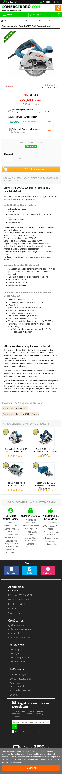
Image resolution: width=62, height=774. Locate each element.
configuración (16, 762)
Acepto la (30, 731)
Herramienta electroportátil (14, 21)
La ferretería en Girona (19, 629)
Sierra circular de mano (15, 408)
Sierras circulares (46, 21)
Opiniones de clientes (19, 637)
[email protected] (16, 604)
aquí (51, 757)
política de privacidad (35, 731)
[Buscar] (59, 14)
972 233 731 (11, 2)
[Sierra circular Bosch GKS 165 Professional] (31, 82)
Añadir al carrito (34, 169)
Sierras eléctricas (32, 21)
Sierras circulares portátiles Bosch (21, 414)
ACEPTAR (31, 767)
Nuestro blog (14, 633)
